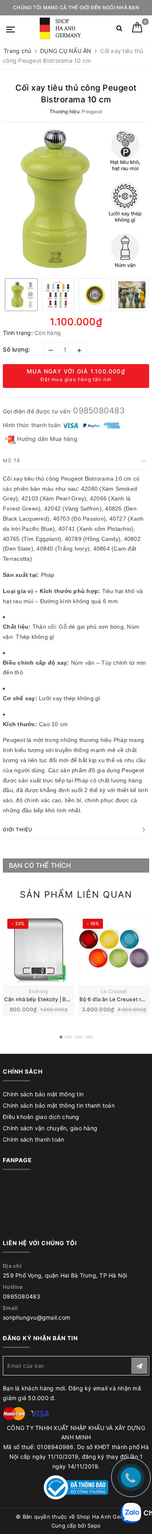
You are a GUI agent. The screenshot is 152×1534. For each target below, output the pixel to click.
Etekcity (38, 991)
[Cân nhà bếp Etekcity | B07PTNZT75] (38, 950)
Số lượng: (16, 349)
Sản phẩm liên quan (76, 894)
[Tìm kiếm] (119, 30)
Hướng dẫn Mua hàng (46, 438)
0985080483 (99, 410)
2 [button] (68, 1037)
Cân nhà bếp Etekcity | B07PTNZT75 (50, 999)
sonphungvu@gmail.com (36, 1317)
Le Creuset (114, 991)
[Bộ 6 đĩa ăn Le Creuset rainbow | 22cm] (114, 950)
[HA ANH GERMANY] (61, 28)
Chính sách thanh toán (33, 1139)
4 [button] (89, 1037)
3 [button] (79, 1037)
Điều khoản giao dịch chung (41, 1116)
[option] (76, 199)
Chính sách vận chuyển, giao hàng (50, 1128)
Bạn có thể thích (40, 865)
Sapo (94, 1525)
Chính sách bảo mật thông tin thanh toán (59, 1105)
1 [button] (61, 1037)
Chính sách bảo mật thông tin (43, 1094)
